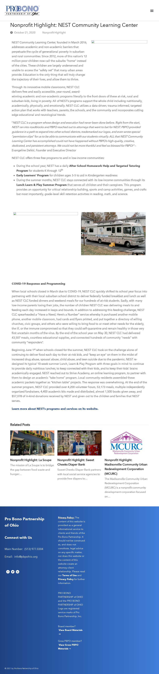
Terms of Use (69, 575)
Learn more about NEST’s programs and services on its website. (55, 408)
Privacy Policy (66, 579)
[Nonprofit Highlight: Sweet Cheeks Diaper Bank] (79, 443)
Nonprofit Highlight (54, 32)
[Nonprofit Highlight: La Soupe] (32, 443)
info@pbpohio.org (25, 556)
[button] (151, 10)
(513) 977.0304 (34, 549)
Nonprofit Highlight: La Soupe (30, 460)
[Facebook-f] (8, 571)
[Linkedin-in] (17, 571)
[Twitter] (12, 571)
